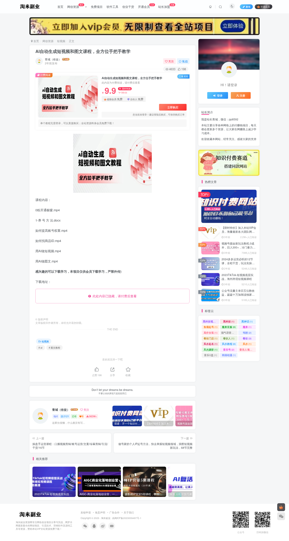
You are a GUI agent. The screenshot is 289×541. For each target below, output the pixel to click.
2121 (66, 416)
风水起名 (210, 344)
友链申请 (86, 512)
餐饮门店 (210, 338)
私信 (185, 61)
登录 (220, 95)
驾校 (247, 332)
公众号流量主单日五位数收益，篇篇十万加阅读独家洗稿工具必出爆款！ (238, 294)
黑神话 (247, 321)
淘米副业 (105, 518)
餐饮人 (228, 338)
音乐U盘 (210, 355)
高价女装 (210, 332)
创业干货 (128, 7)
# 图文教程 (54, 347)
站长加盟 (166, 6)
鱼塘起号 (210, 327)
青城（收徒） (53, 59)
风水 (247, 344)
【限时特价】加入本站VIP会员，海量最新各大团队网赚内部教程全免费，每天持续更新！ (239, 233)
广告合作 (114, 512)
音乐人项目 (247, 349)
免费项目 (97, 7)
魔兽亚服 (229, 327)
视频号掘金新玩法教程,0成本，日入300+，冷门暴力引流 (238, 247)
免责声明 (100, 512)
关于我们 (129, 512)
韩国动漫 (229, 355)
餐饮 (247, 338)
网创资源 (75, 6)
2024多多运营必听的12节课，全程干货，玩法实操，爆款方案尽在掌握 (238, 263)
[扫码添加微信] (281, 516)
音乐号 (228, 349)
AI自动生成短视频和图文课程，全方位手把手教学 (83, 51)
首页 (60, 7)
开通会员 (146, 6)
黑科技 (228, 321)
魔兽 (247, 327)
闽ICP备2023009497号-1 (128, 518)
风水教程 (229, 344)
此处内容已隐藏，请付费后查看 (114, 296)
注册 (242, 95)
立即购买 (172, 107)
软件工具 (112, 7)
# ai (40, 347)
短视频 (61, 41)
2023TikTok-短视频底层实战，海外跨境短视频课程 (237, 277)
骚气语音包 (229, 332)
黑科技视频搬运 (211, 321)
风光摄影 (210, 349)
